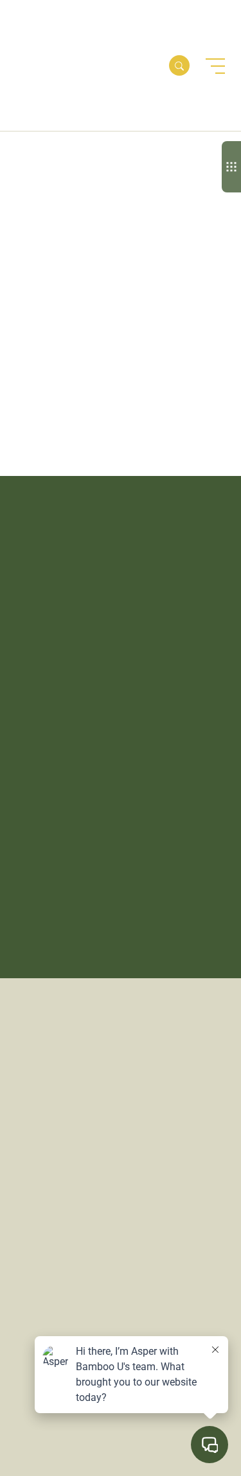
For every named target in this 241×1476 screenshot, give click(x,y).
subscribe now (79, 690)
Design (32, 386)
